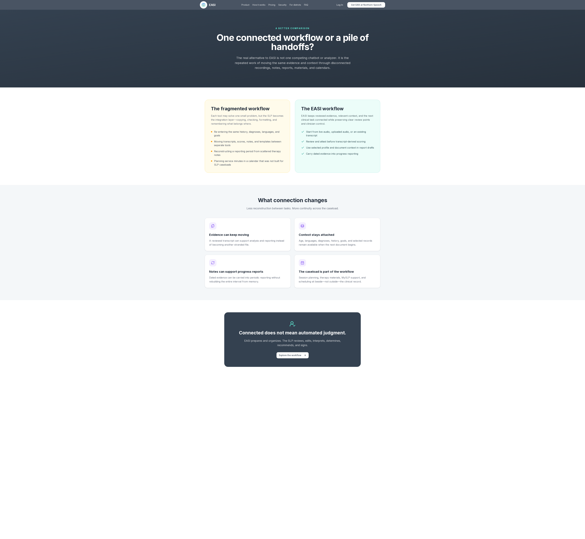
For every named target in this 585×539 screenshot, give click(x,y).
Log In (340, 5)
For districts (295, 5)
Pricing (271, 5)
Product (245, 5)
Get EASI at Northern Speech (366, 5)
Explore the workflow (290, 355)
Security (282, 5)
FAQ (306, 5)
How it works (258, 5)
